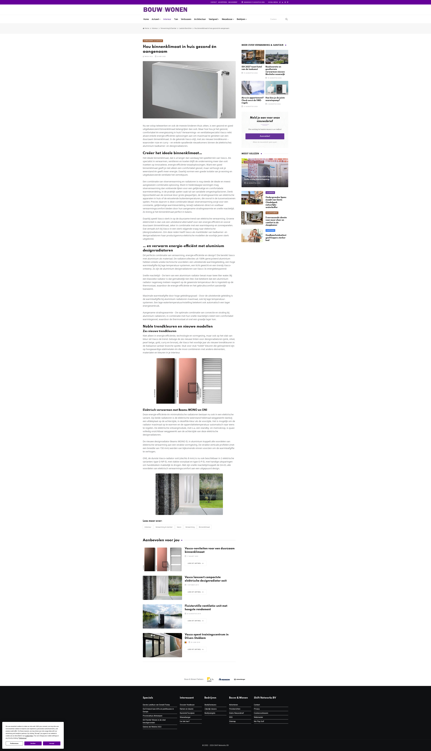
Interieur (167, 19)
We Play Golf (259, 721)
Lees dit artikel (194, 563)
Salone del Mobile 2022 (152, 727)
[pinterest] (287, 2)
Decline (33, 743)
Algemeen (270, 192)
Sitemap (232, 721)
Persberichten (234, 709)
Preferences (14, 743)
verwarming (190, 527)
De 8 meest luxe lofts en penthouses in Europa (158, 710)
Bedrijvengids (210, 713)
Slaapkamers (271, 213)
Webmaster (258, 717)
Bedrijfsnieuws (210, 705)
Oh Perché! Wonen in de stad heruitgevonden (154, 721)
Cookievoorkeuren (261, 713)
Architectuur (200, 19)
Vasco (179, 527)
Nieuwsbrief (232, 2)
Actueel (155, 19)
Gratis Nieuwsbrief (236, 713)
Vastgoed (213, 19)
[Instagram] (285, 2)
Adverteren (222, 2)
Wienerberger (185, 717)
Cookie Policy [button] (29, 736)
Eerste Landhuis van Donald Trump (156, 705)
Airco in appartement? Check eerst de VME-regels (253, 100)
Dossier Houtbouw (187, 705)
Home (146, 19)
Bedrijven (241, 19)
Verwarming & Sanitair (168, 28)
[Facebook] (279, 2)
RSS (231, 717)
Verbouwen (186, 19)
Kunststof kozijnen (187, 713)
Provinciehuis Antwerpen (152, 716)
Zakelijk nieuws (211, 709)
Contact (214, 2)
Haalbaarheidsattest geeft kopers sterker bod (276, 237)
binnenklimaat (204, 527)
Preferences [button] (22, 738)
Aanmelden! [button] (265, 136)
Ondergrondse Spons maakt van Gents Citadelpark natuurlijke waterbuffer (276, 202)
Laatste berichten (185, 28)
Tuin (176, 19)
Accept (51, 743)
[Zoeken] (286, 19)
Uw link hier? (185, 721)
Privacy (257, 709)
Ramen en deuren (186, 709)
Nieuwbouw (227, 19)
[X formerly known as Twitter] (282, 2)
